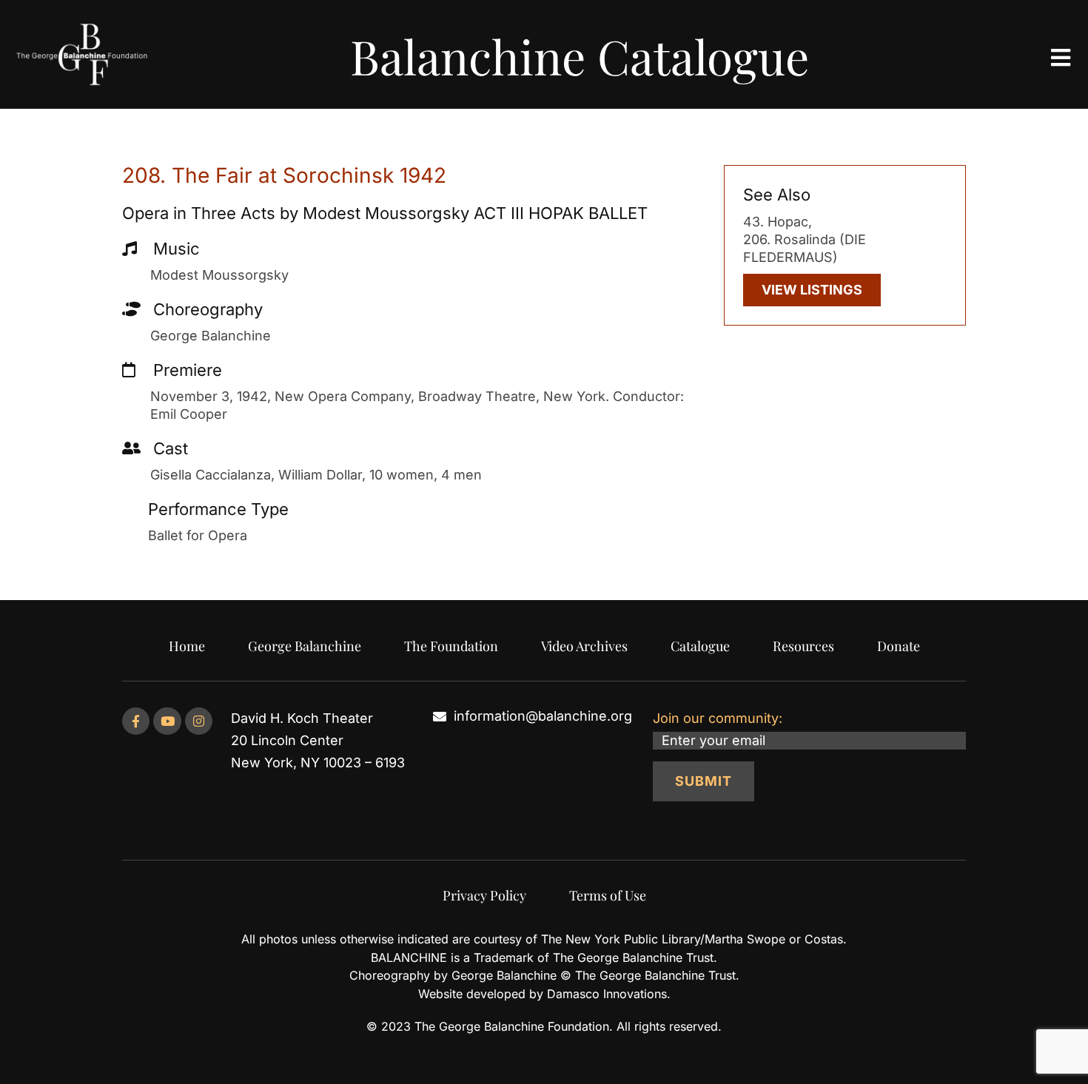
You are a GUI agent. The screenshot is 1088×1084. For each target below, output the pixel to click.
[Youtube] (167, 721)
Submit (703, 781)
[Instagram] (198, 721)
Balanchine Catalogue (579, 55)
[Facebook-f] (136, 721)
